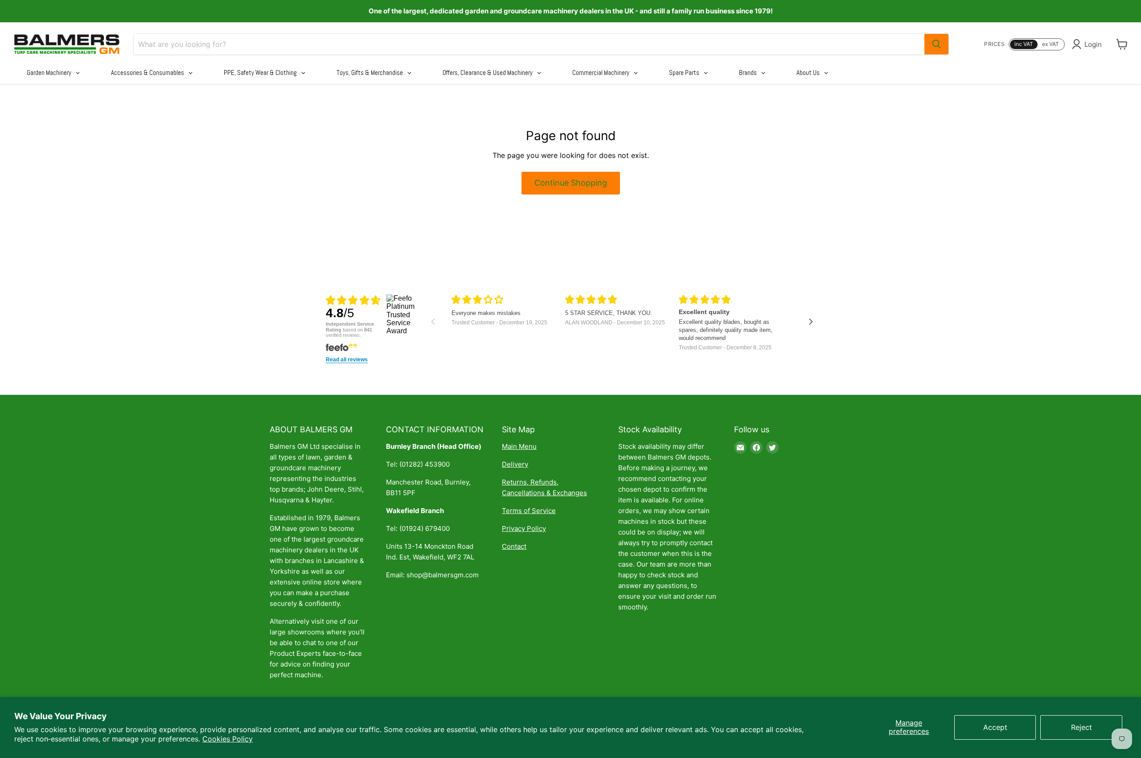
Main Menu (519, 446)
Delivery (515, 464)
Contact (514, 546)
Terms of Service (529, 510)
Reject (1081, 727)
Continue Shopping (570, 182)
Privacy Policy (524, 528)
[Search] (936, 44)
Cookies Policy (227, 738)
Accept (995, 727)
